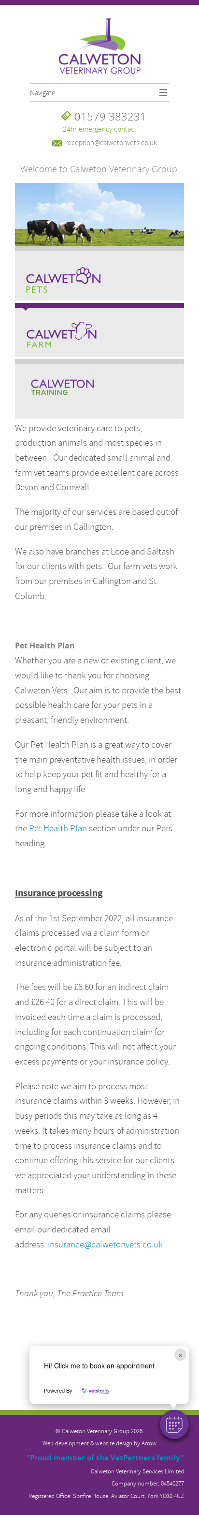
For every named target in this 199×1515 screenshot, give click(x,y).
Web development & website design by (99, 1443)
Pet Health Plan (58, 828)
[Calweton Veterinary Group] (100, 46)
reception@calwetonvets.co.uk (111, 142)
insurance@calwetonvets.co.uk (105, 1244)
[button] (174, 1424)
